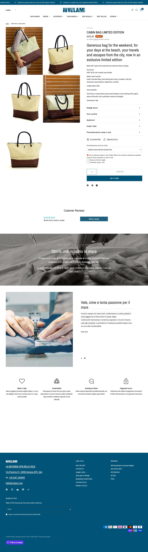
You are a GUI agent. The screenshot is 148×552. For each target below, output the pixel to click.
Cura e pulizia (92, 114)
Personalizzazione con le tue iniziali (97, 145)
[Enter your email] (70, 509)
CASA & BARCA (72, 16)
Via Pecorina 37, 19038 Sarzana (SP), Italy (24, 471)
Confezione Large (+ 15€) (97, 162)
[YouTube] (19, 489)
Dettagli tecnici (92, 108)
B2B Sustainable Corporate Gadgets (122, 465)
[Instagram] (13, 489)
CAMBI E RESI (80, 472)
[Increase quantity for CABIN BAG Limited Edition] (95, 171)
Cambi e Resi (92, 126)
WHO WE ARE (80, 465)
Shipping (96, 39)
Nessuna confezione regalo (97, 160)
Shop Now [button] (84, 332)
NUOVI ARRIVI (35, 16)
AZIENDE (113, 16)
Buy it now (114, 178)
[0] (140, 10)
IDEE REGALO (87, 16)
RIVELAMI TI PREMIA (82, 475)
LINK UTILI (80, 461)
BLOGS (113, 475)
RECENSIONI (115, 472)
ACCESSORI (57, 16)
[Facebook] (88, 185)
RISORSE (114, 461)
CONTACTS (80, 469)
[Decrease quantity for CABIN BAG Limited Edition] (88, 171)
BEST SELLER (101, 16)
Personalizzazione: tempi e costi (99, 132)
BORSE (45, 16)
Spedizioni (91, 120)
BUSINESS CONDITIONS (84, 479)
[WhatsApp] (97, 185)
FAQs (112, 479)
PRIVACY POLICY (81, 485)
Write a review (94, 219)
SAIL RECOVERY (116, 469)
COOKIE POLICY (81, 482)
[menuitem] (35, 16)
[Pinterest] (92, 185)
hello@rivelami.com (14, 483)
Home (7, 24)
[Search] (136, 10)
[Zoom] (38, 32)
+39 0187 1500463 (17, 477)
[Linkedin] (30, 489)
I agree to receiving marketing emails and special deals (24, 514)
